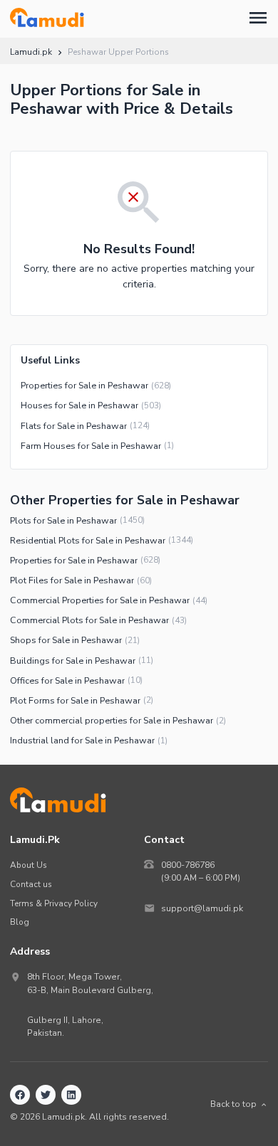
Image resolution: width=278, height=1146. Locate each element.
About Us (28, 865)
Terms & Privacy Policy (54, 903)
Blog (19, 922)
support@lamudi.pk (202, 908)
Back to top (233, 1104)
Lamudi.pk (31, 52)
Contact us (31, 884)
